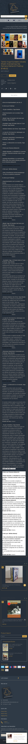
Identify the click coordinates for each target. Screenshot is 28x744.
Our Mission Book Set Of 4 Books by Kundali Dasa (11, 585)
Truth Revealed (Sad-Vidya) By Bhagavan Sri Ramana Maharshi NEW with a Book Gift (12, 621)
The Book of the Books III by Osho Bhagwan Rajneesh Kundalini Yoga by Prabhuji (19, 738)
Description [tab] (14, 95)
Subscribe (4, 735)
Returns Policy (4, 713)
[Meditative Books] (14, 7)
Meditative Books (11, 80)
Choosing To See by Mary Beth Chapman (15, 653)
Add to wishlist (5, 71)
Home (12, 25)
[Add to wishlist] (3, 567)
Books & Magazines (21, 25)
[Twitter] (6, 88)
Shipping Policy (4, 715)
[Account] (8, 20)
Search (24, 636)
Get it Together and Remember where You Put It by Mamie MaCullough (15, 645)
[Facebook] (2, 88)
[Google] (15, 88)
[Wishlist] (14, 20)
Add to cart (12, 75)
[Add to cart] (25, 585)
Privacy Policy (4, 711)
